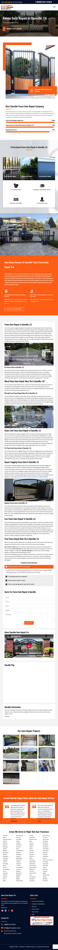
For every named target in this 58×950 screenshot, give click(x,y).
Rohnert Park (33, 873)
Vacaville (45, 871)
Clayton (5, 862)
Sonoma (45, 858)
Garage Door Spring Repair (38, 904)
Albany (4, 837)
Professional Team (42, 203)
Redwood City (33, 867)
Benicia (4, 848)
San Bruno (32, 878)
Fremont (18, 847)
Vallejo (44, 873)
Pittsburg (32, 860)
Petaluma (32, 854)
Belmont (5, 845)
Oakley (31, 847)
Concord (5, 867)
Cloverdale (5, 863)
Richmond (32, 869)
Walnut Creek (46, 875)
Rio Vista (32, 871)
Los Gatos (18, 869)
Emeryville (18, 839)
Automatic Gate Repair (28, 176)
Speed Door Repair (9, 176)
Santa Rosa (45, 850)
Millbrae (18, 877)
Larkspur (18, 862)
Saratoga (45, 852)
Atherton (5, 843)
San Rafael (45, 845)
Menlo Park (18, 873)
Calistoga (5, 858)
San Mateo (45, 841)
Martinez (18, 871)
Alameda (5, 835)
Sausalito (45, 854)
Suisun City (45, 863)
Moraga (31, 835)
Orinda (31, 848)
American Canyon (7, 839)
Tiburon (45, 867)
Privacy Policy (35, 909)
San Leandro (46, 839)
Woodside (45, 878)
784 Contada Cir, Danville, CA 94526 (12, 933)
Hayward (18, 852)
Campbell (5, 860)
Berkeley (5, 850)
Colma (4, 865)
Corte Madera (6, 869)
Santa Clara (46, 848)
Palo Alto (32, 852)
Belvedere (5, 847)
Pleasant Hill (32, 862)
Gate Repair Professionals (42, 946)
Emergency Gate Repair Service (42, 189)
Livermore (18, 863)
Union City (45, 869)
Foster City (19, 845)
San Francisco (46, 835)
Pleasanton (32, 863)
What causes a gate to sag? (16, 580)
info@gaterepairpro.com (12, 928)
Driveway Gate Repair (45, 176)
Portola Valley (33, 865)
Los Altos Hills (19, 867)
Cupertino (5, 873)
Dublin (4, 880)
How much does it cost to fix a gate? (19, 566)
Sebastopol (45, 856)
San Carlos (32, 880)
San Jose (45, 837)
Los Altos (18, 865)
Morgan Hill (32, 837)
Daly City (5, 875)
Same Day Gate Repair (16, 203)
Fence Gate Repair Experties (30, 120)
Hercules (18, 856)
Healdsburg (19, 854)
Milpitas (18, 878)
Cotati (4, 871)
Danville (5, 877)
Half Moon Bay (19, 850)
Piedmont (32, 856)
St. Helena (45, 862)
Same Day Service (30, 130)
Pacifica (31, 850)
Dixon (4, 878)
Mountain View (33, 839)
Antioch (5, 841)
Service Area (35, 912)
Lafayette (18, 860)
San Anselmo (33, 877)
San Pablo (45, 843)
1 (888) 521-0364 (13, 29)
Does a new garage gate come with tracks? (21, 584)
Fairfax (18, 841)
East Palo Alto (19, 835)
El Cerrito (18, 837)
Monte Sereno (19, 880)
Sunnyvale (45, 865)
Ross (31, 875)
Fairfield (18, 843)
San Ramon (45, 847)
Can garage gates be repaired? (17, 576)
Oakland (31, 845)
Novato (31, 843)
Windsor (45, 877)
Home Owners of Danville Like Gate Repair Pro (30, 125)
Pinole (31, 858)
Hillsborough (19, 858)
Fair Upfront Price (16, 189)
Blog (33, 914)
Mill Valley (18, 875)
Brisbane (5, 854)
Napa (31, 841)
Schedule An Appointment (14, 309)
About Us (34, 906)
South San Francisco (48, 860)
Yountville (45, 880)
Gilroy (17, 848)
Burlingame (5, 856)
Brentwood (5, 852)
